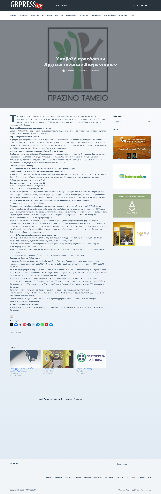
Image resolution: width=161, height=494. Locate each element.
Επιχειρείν (96, 15)
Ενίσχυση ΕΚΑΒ (48, 369)
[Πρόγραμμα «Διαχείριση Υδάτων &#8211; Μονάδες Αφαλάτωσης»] (25, 359)
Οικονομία (24, 15)
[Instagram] (142, 5)
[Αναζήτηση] (150, 5)
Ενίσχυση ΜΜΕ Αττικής (84, 369)
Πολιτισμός (84, 15)
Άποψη (13, 15)
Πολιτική (35, 15)
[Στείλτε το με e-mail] (11, 316)
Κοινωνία (123, 15)
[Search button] (149, 122)
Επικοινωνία (61, 5)
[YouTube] (146, 5)
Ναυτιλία (59, 15)
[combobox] (130, 122)
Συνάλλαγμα (110, 15)
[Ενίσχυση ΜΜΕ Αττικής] (91, 359)
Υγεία (132, 15)
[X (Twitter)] (137, 5)
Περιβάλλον (94, 71)
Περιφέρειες (70, 15)
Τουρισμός (47, 15)
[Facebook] (133, 5)
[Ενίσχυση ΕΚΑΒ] (58, 359)
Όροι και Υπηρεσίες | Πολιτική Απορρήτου (135, 490)
